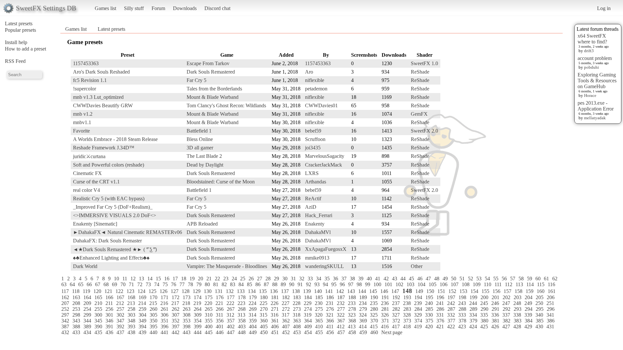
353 (186, 320)
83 (232, 284)
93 (317, 284)
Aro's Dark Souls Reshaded (101, 72)
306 (164, 315)
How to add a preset (25, 49)
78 (190, 284)
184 (308, 297)
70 (123, 284)
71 (131, 284)
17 (175, 278)
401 (220, 326)
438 (131, 332)
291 (495, 309)
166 (109, 297)
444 (198, 332)
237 (396, 303)
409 (308, 326)
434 (87, 332)
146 (384, 291)
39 (360, 278)
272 (286, 309)
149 (419, 291)
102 (399, 284)
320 (319, 315)
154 (474, 291)
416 (385, 326)
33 (310, 278)
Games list (105, 8)
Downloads (185, 8)
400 (209, 326)
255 (98, 309)
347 (120, 320)
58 (521, 278)
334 (473, 315)
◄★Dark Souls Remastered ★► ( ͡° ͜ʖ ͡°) (115, 249)
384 (528, 320)
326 (385, 315)
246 (495, 303)
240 (429, 303)
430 (539, 326)
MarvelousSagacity (324, 156)
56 (504, 278)
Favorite (81, 131)
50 (453, 278)
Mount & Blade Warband (212, 97)
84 (241, 284)
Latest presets (18, 23)
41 (377, 278)
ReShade (420, 72)
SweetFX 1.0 (424, 63)
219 (197, 303)
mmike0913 (317, 258)
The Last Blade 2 (204, 156)
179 (253, 297)
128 (185, 291)
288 (462, 309)
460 (374, 332)
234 (363, 303)
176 (220, 297)
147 (395, 291)
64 (72, 284)
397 (175, 326)
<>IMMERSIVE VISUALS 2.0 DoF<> (114, 215)
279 (363, 309)
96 (342, 284)
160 (540, 291)
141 (329, 291)
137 (285, 291)
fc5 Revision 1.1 (90, 80)
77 (182, 284)
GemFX (419, 114)
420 (429, 326)
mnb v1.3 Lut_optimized (98, 97)
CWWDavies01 (321, 105)
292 (506, 309)
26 (251, 278)
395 (153, 326)
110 (487, 284)
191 (385, 297)
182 (286, 297)
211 (109, 303)
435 (98, 332)
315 (263, 315)
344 (87, 320)
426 (495, 326)
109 (477, 284)
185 (319, 297)
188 (352, 297)
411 (330, 326)
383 (517, 320)
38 (352, 278)
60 (538, 278)
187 (341, 297)
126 (163, 291)
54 (487, 278)
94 (325, 284)
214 (142, 303)
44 (403, 278)
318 (296, 315)
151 (441, 291)
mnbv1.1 (82, 122)
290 (484, 309)
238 (407, 303)
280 (374, 309)
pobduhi (591, 67)
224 (252, 303)
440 (153, 332)
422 (451, 326)
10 (116, 278)
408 (297, 326)
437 (120, 332)
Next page (391, 332)
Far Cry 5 (196, 80)
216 (164, 303)
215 (153, 303)
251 (550, 303)
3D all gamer (200, 147)
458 (352, 332)
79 (199, 284)
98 (359, 284)
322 (341, 315)
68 (106, 284)
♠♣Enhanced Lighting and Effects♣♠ (111, 258)
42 (386, 278)
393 (131, 326)
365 (319, 320)
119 (86, 291)
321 (330, 315)
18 (183, 278)
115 (540, 284)
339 (528, 315)
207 (65, 303)
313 (241, 315)
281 (385, 309)
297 (65, 315)
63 (64, 284)
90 (291, 284)
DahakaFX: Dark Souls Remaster (107, 240)
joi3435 (313, 147)
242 (451, 303)
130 (208, 291)
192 (396, 297)
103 (410, 284)
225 (263, 303)
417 (396, 326)
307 (175, 315)
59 (529, 278)
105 (432, 284)
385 (540, 320)
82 (224, 284)
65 (80, 284)
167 (120, 297)
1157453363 (86, 63)
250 (539, 303)
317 (285, 315)
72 (139, 284)
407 (286, 326)
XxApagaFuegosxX (326, 249)
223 (241, 303)
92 (308, 284)
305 (153, 315)
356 (220, 320)
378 (462, 320)
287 (451, 309)
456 (330, 332)
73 (148, 284)
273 (297, 309)
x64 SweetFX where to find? (592, 38)
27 (259, 278)
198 (462, 297)
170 (153, 297)
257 (120, 309)
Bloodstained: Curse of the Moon (221, 181)
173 (186, 297)
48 (436, 278)
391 (109, 326)
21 (209, 278)
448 (242, 332)
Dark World (85, 266)
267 (231, 309)
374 (418, 320)
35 (327, 278)
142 (340, 291)
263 (186, 309)
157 (507, 291)
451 (275, 332)
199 (473, 297)
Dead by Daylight (205, 165)
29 (276, 278)
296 (551, 309)
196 (440, 297)
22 (217, 278)
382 (506, 320)
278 (352, 309)
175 (209, 297)
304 (142, 315)
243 (462, 303)
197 (451, 297)
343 (76, 320)
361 (275, 320)
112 (508, 284)
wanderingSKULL (324, 266)
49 (445, 278)
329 (418, 315)
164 (87, 297)
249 (528, 303)
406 (275, 326)
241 (440, 303)
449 (253, 332)
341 (550, 315)
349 (142, 320)
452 (286, 332)
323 (352, 315)
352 (175, 320)
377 (451, 320)
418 (407, 326)
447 (231, 332)
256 (109, 309)
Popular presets (20, 30)
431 (550, 326)
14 (150, 278)
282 (396, 309)
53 (479, 278)
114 (530, 284)
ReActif (313, 198)
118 (75, 291)
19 (192, 278)
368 (352, 320)
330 (429, 315)
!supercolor (84, 88)
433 (76, 332)
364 (308, 320)
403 (242, 326)
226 (274, 303)
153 (463, 291)
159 (529, 291)
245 (484, 303)
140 (318, 291)
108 (466, 284)
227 (285, 303)
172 (175, 297)
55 (495, 278)
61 (546, 278)
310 (209, 315)
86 (258, 284)
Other (416, 266)
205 (540, 297)
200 (484, 297)
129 (197, 291)
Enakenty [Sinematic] (95, 224)
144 (362, 291)
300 (98, 315)
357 (231, 320)
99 (367, 284)
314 (252, 315)
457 (341, 332)
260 (153, 309)
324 (363, 315)
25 (242, 278)
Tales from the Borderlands (214, 88)
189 (363, 297)
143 (351, 291)
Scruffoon (315, 139)
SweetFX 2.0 (424, 131)
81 (215, 284)
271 (275, 309)
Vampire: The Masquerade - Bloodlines (227, 266)
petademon (316, 88)
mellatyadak (595, 117)
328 (407, 315)
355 (209, 320)
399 (198, 326)
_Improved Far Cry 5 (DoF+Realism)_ (113, 207)
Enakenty (314, 224)
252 (65, 309)
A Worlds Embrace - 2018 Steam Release (115, 139)
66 (89, 284)
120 (97, 291)
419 (418, 326)
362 (286, 320)
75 (165, 284)
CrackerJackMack (323, 165)
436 (109, 332)
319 (308, 315)
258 (131, 309)
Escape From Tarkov (208, 63)
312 (230, 315)
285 (429, 309)
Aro (309, 72)
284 (418, 309)
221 (219, 303)
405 (264, 326)
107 (454, 284)
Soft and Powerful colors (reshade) (108, 165)
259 (142, 309)
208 (76, 303)
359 (253, 320)
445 (209, 332)
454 (308, 332)
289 (473, 309)
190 (374, 297)
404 (253, 326)
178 (242, 297)
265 (209, 309)
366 (330, 320)
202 (506, 297)
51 (462, 278)
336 (495, 315)
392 (120, 326)
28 (268, 278)
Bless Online (200, 139)
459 (363, 332)
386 (551, 320)
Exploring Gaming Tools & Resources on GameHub (597, 80)
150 (430, 291)
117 (65, 291)
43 (394, 278)
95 (333, 284)
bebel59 (313, 131)
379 (473, 320)
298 (76, 315)
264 (198, 309)
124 (141, 291)
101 (388, 284)
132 (230, 291)
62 (554, 278)
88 (274, 284)
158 (518, 291)
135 (263, 291)
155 (485, 291)
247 (506, 303)
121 (108, 291)
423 (462, 326)
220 (208, 303)
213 (131, 303)
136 (274, 291)
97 (350, 284)
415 (374, 326)
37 (344, 278)
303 (131, 315)
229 (308, 303)
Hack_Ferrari (318, 215)
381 (495, 320)
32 (301, 278)
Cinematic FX (87, 173)
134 (252, 291)
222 (230, 303)
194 (418, 297)
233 (352, 303)
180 (264, 297)
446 (220, 332)
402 (231, 326)
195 (429, 297)
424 (473, 326)
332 (451, 315)
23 (225, 278)
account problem (595, 58)
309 (198, 315)
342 (65, 320)
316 (274, 315)
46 (419, 278)
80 (207, 284)
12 (133, 278)
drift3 (589, 50)
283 (407, 309)
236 (385, 303)
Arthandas (315, 181)
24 (234, 278)
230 (319, 303)
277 (341, 309)
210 (98, 303)
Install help (16, 42)
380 (484, 320)
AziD (310, 207)
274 (308, 309)
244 (473, 303)
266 (220, 309)
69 (114, 284)
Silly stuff (134, 8)
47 (428, 278)
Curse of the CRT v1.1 (96, 181)
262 (175, 309)
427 (506, 326)
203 (517, 297)
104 (421, 284)
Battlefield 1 (199, 131)
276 (330, 309)
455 (319, 332)
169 (142, 297)
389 (87, 326)
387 (65, 326)
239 (418, 303)
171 (164, 297)
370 (374, 320)
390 (98, 326)
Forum (158, 8)
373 (407, 320)
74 (156, 284)
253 (76, 309)
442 (175, 332)
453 (297, 332)
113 (519, 284)
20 (200, 278)
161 (552, 291)
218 (186, 303)
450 (264, 332)
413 (352, 326)
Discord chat (217, 8)
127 (174, 291)
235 (374, 303)
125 (152, 291)
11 (124, 278)
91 (300, 284)
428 (517, 326)
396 (164, 326)
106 (443, 284)
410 (319, 326)
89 (283, 284)
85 (249, 284)
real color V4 (86, 190)
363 (297, 320)
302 (120, 315)
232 (341, 303)
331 (440, 315)
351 (164, 320)
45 (411, 278)
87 (266, 284)
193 (407, 297)
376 (440, 320)
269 (253, 309)
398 (186, 326)
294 (528, 309)
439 (142, 332)
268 (242, 309)
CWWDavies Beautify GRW (103, 105)
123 (130, 291)
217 (175, 303)
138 (296, 291)
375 (429, 320)
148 (407, 290)
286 (440, 309)
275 (319, 309)
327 (396, 315)
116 (551, 284)
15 (158, 278)
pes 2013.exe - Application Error (596, 105)
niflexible (314, 80)
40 (369, 278)
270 (264, 309)
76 (173, 284)
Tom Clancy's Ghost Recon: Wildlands (226, 105)
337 (506, 315)
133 (241, 291)
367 (341, 320)
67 (97, 284)
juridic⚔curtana (89, 156)
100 (377, 284)
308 (186, 315)
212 (120, 303)
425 (484, 326)
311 (219, 315)
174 (198, 297)
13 (141, 278)
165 (98, 297)
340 (539, 315)
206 (551, 297)
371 (385, 320)
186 (330, 297)
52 (470, 278)
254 (87, 309)
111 (498, 284)
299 (87, 315)
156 (496, 291)
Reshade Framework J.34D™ (103, 147)
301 (109, 315)
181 (275, 297)
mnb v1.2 (82, 114)
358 (242, 320)
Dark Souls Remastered (211, 72)
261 (164, 309)
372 (396, 320)
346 (109, 320)
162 (65, 297)
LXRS (312, 173)
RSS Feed (15, 61)
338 (517, 315)
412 (341, 326)
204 (528, 297)
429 (528, 326)
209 (87, 303)
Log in (604, 8)
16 (166, 278)
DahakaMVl (318, 232)
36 (335, 278)
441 (164, 332)
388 (76, 326)
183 (297, 297)
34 (318, 278)
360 (264, 320)
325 (374, 315)
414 (363, 326)
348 (131, 320)
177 (231, 297)
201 (495, 297)
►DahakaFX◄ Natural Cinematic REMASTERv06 (127, 232)
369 (363, 320)
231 (330, 303)
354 (198, 320)
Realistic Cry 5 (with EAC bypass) (108, 198)
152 (452, 291)
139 (307, 291)
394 (142, 326)
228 (296, 303)
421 (440, 326)
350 (153, 320)
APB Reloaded (202, 224)
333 (462, 315)
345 (98, 320)
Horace (590, 95)
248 (517, 303)
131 (219, 291)
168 (131, 297)
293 (517, 309)
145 (373, 291)
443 (186, 332)
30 (284, 278)
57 (512, 278)
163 (76, 297)
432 (65, 332)
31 (293, 278)
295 (540, 309)
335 (484, 315)
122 (119, 291)
